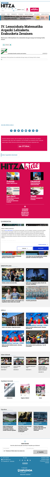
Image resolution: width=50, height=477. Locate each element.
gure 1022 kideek (9, 230)
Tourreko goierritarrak (31, 300)
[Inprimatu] (37, 130)
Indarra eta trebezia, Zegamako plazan (11, 327)
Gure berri (25, 209)
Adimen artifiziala (45, 14)
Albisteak (3, 14)
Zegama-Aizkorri (25, 398)
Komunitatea (14, 14)
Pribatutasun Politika (10, 450)
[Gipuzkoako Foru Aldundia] (25, 472)
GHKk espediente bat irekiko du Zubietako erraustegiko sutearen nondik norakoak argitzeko (9, 428)
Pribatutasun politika (44, 461)
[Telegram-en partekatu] (26, 130)
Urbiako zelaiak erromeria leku (9, 282)
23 (46, 53)
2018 (44, 53)
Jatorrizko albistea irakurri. (7, 125)
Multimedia (20, 14)
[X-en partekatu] (15, 130)
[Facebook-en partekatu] (11, 130)
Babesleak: (25, 467)
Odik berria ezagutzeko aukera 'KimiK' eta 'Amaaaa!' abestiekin (36, 283)
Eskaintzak (25, 212)
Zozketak (25, 210)
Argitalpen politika (45, 457)
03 (45, 53)
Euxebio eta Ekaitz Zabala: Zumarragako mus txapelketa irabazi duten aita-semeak (13, 301)
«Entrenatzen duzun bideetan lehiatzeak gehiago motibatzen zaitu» (11, 257)
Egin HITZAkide (24, 146)
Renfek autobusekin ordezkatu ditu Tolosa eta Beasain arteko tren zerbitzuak (40, 428)
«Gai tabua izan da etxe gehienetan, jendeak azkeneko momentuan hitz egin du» (36, 257)
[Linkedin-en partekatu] (33, 130)
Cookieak (47, 462)
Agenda (8, 14)
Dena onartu (40, 248)
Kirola (4, 325)
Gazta (40, 398)
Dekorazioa (9, 398)
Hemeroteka (25, 214)
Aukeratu (24, 248)
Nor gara (25, 215)
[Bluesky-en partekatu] (22, 130)
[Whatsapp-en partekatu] (29, 130)
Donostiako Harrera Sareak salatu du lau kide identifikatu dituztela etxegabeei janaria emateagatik (24, 429)
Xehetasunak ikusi (42, 244)
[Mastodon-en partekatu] (18, 130)
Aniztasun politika (45, 459)
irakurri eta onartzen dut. (15, 450)
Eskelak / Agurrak (29, 14)
